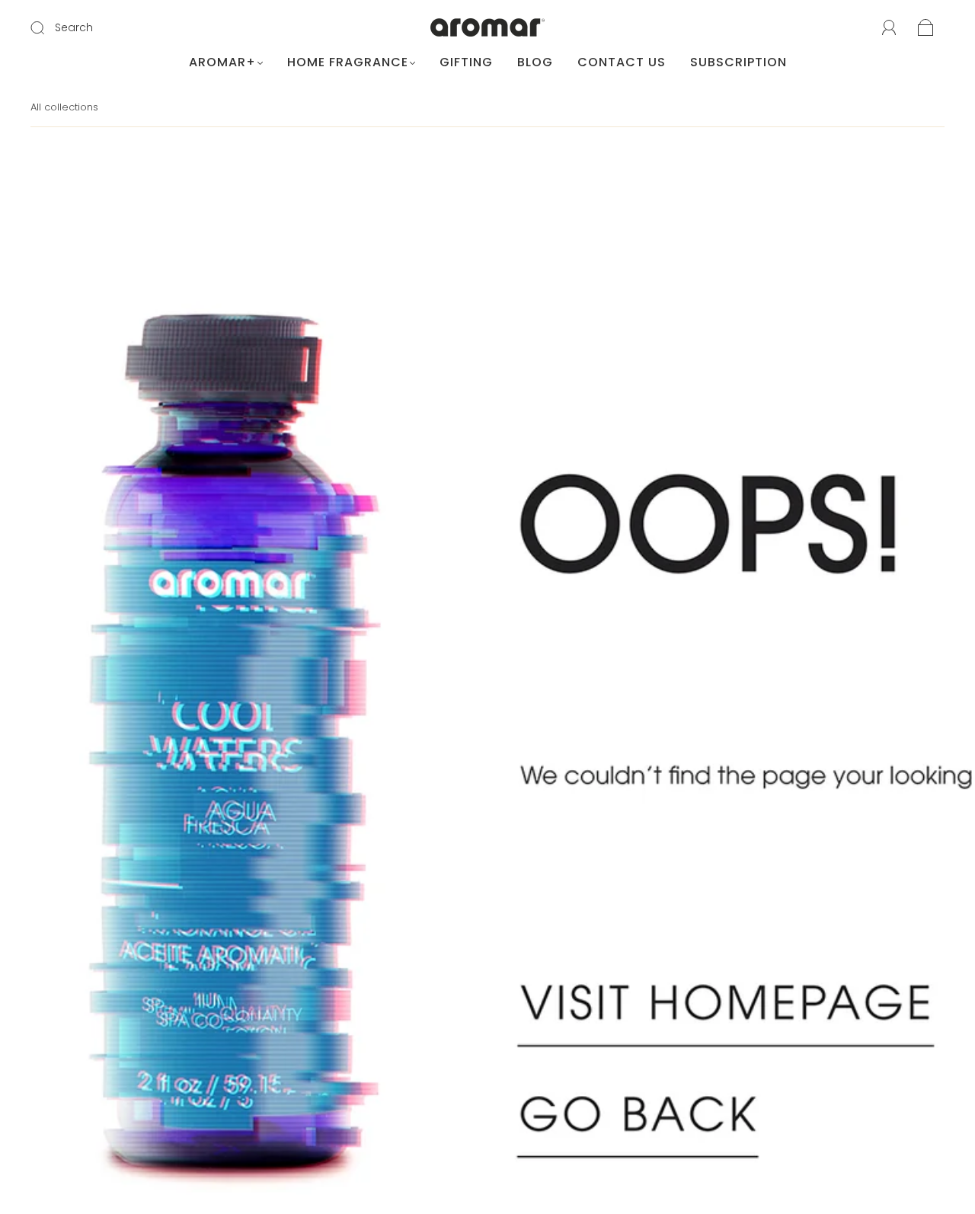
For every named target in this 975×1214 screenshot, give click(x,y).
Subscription (738, 62)
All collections (64, 107)
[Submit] (47, 28)
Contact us (621, 62)
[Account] (889, 28)
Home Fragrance (347, 62)
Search (74, 27)
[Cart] (926, 29)
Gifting (466, 62)
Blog (535, 62)
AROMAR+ (222, 62)
